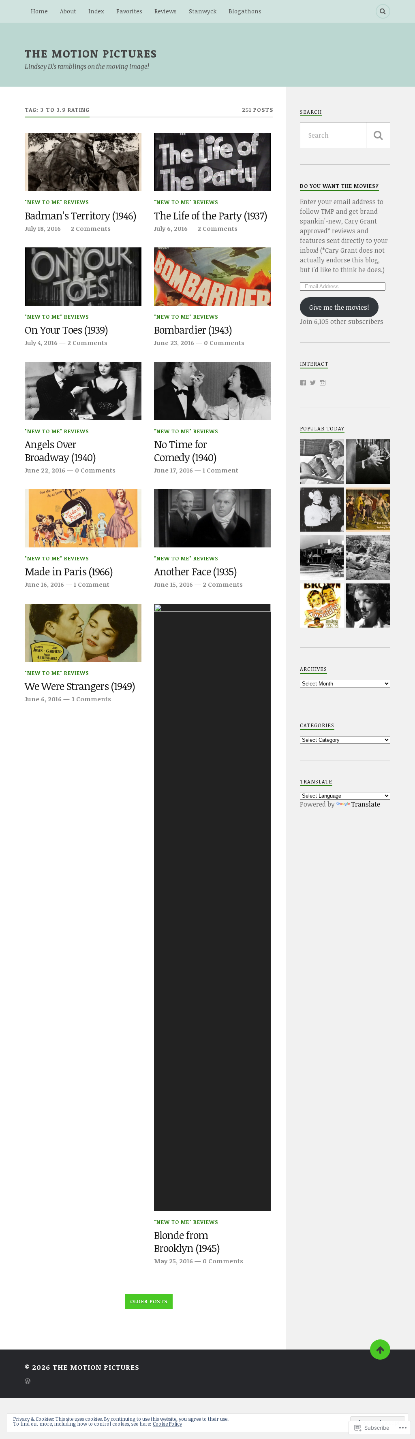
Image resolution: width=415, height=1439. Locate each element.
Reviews (165, 11)
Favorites (129, 11)
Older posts (149, 1301)
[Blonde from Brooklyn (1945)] (212, 907)
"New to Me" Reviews (57, 202)
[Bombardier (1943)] (212, 276)
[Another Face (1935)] (212, 518)
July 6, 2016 (171, 228)
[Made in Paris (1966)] (83, 518)
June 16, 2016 (44, 584)
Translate (365, 804)
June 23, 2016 (174, 342)
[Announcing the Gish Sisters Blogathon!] (368, 510)
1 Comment (220, 470)
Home (39, 11)
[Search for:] (345, 135)
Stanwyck (202, 11)
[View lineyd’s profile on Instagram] (322, 383)
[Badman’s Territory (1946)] (83, 162)
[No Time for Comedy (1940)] (212, 391)
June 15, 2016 (173, 584)
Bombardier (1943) (193, 330)
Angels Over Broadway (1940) (60, 451)
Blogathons (245, 11)
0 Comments (224, 342)
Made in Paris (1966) (69, 571)
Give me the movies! (339, 307)
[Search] (383, 11)
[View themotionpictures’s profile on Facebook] (303, 383)
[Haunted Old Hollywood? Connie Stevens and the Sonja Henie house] (322, 558)
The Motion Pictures (91, 53)
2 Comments (91, 228)
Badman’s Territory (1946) (80, 215)
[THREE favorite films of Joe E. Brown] (322, 510)
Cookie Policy (167, 1423)
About (68, 11)
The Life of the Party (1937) (210, 215)
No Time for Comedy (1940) (185, 451)
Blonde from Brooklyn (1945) (187, 1242)
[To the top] (380, 1349)
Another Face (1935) (195, 571)
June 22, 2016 (45, 470)
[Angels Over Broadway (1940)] (83, 391)
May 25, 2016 (173, 1261)
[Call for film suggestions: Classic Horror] (368, 462)
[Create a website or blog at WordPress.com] (27, 1381)
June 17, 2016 (173, 470)
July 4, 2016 (41, 342)
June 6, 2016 (43, 699)
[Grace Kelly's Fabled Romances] (322, 462)
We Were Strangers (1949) (80, 686)
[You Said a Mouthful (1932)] (322, 606)
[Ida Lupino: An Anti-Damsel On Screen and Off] (368, 606)
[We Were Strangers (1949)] (83, 633)
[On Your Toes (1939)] (83, 276)
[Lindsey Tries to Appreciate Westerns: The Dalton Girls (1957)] (368, 558)
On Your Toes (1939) (66, 330)
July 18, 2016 (43, 228)
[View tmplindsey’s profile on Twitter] (313, 383)
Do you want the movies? (339, 185)
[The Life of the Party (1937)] (212, 162)
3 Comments (91, 699)
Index (96, 11)
